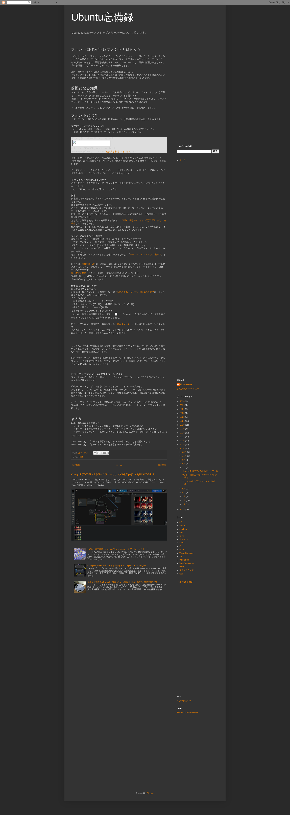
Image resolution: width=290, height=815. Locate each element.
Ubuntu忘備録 (102, 17)
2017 (182, 436)
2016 (182, 441)
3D (180, 522)
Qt (180, 546)
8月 (184, 464)
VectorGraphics (186, 553)
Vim (181, 556)
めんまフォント (124, 324)
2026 (182, 401)
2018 (182, 433)
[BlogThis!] (98, 453)
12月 (184, 452)
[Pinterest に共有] (107, 453)
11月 (184, 456)
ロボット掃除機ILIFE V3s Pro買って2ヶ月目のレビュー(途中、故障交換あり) (122, 582)
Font (81, 457)
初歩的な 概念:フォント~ (118, 151)
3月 (184, 496)
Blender (183, 525)
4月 (184, 492)
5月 (184, 489)
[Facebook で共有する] (104, 453)
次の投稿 (76, 465)
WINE (182, 567)
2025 (182, 405)
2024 (182, 409)
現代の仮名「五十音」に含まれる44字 (135, 292)
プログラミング (186, 570)
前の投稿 (162, 465)
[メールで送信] (95, 453)
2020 (182, 425)
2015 (182, 444)
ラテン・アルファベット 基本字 (145, 254)
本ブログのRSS (184, 701)
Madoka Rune (88, 264)
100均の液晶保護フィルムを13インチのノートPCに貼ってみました (118, 549)
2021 (182, 421)
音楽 (181, 573)
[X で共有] (101, 453)
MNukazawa (186, 384)
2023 (182, 413)
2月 (184, 500)
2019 (182, 429)
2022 (182, 417)
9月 (184, 460)
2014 (182, 448)
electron (183, 529)
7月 (184, 467)
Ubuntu (182, 549)
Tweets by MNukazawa (187, 712)
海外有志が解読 (78, 273)
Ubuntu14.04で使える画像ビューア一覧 (200, 471)
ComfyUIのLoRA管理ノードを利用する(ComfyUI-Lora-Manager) (116, 565)
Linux (181, 543)
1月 (184, 504)
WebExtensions (186, 563)
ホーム (119, 465)
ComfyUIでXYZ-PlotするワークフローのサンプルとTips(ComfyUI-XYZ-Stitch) (113, 474)
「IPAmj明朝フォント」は (133, 220)
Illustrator (183, 539)
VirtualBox (184, 560)
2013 (182, 509)
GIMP (181, 536)
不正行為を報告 (185, 582)
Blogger (150, 793)
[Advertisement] (202, 65)
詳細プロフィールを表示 (188, 389)
